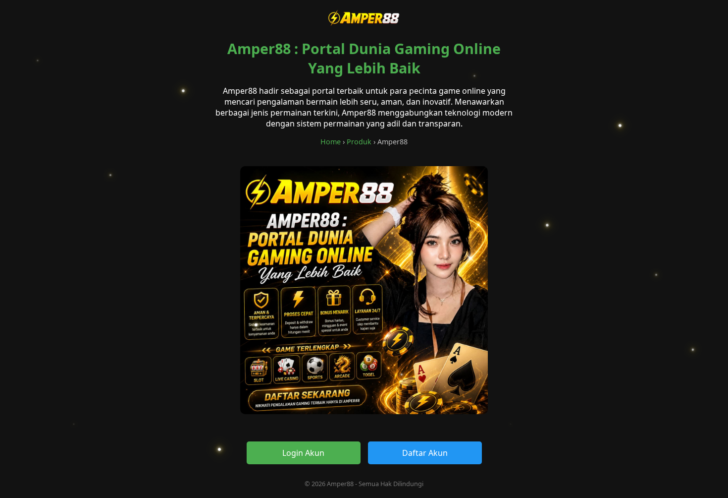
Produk (359, 141)
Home (330, 141)
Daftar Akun (425, 452)
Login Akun (303, 452)
